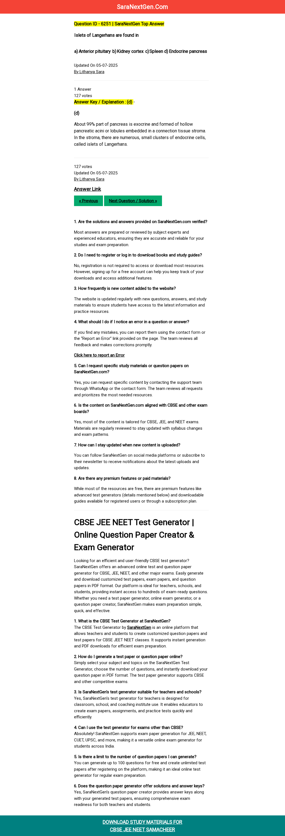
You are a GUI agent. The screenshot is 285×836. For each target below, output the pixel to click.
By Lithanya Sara (89, 71)
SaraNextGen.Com (142, 6)
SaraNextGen (139, 627)
